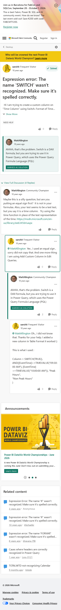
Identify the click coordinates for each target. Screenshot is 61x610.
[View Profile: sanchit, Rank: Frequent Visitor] (7, 68)
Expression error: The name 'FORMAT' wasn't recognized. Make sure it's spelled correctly (32, 535)
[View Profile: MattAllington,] (9, 142)
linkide (28, 569)
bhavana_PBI (29, 540)
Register (44, 38)
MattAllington (21, 140)
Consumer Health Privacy (44, 603)
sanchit (15, 66)
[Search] (35, 38)
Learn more (41, 58)
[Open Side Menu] (4, 38)
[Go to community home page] (20, 38)
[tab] (29, 477)
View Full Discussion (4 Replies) (19, 182)
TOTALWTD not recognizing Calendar (29, 565)
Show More (11, 114)
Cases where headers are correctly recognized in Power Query (28, 551)
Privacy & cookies (30, 592)
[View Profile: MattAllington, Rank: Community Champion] (6, 192)
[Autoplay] (25, 477)
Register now (10, 26)
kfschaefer (29, 524)
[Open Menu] (56, 47)
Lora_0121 (27, 557)
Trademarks (8, 598)
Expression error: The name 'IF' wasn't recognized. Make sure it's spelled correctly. (33, 518)
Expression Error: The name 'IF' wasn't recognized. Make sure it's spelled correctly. (33, 502)
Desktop (9, 47)
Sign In (54, 38)
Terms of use (48, 592)
